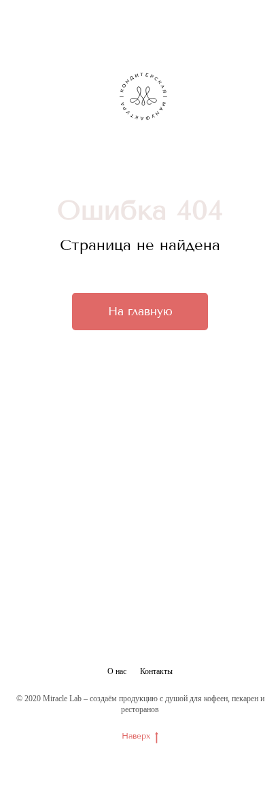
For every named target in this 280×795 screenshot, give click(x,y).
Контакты (156, 671)
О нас (116, 671)
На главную (140, 311)
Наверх (136, 736)
